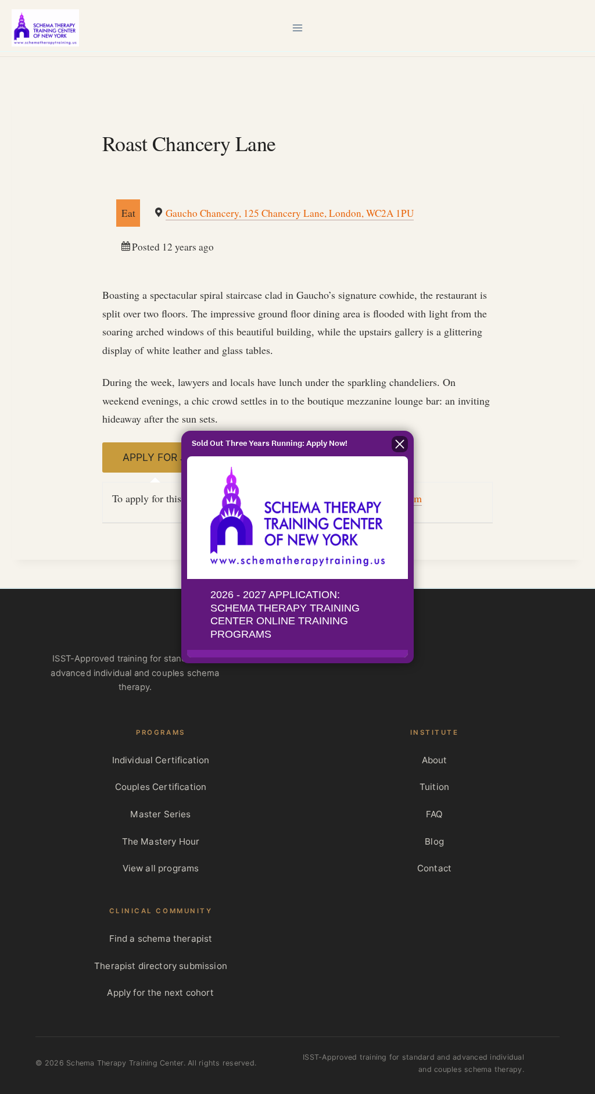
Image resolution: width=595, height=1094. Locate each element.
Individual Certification (161, 760)
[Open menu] (298, 28)
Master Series (160, 814)
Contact (434, 868)
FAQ (434, 814)
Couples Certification (160, 786)
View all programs (161, 868)
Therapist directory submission (160, 965)
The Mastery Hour (161, 841)
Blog (434, 841)
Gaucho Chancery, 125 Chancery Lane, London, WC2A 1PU (290, 213)
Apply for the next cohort (160, 992)
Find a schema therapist (161, 938)
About (434, 760)
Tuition (434, 786)
